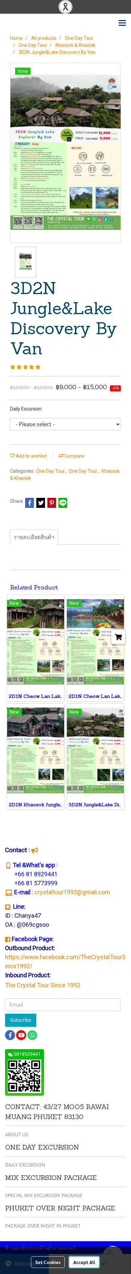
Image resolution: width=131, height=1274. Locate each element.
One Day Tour (51, 471)
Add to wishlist (31, 456)
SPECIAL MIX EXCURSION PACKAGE (43, 1195)
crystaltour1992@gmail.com (73, 892)
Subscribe (20, 1020)
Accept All (84, 1262)
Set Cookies (47, 1262)
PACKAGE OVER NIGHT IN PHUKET (43, 1225)
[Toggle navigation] (122, 23)
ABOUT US (16, 1134)
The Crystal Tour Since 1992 (42, 985)
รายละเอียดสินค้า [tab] (34, 537)
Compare (73, 456)
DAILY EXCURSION (25, 1165)
